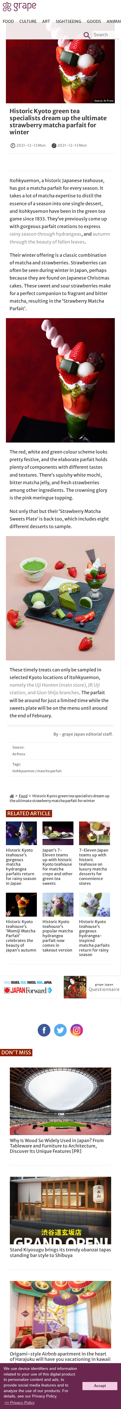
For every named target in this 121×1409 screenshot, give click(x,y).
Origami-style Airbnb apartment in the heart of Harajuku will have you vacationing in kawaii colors (60, 1359)
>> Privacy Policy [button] (20, 1402)
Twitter (60, 1030)
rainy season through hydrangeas (45, 234)
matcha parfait (49, 771)
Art (46, 21)
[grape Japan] (12, 796)
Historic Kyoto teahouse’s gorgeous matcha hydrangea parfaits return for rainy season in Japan (21, 867)
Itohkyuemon (23, 771)
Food (8, 21)
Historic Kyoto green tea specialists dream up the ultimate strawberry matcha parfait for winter (58, 121)
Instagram (76, 1030)
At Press (108, 100)
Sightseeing (68, 21)
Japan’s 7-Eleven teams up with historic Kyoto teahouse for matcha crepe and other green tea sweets (57, 867)
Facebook (44, 1030)
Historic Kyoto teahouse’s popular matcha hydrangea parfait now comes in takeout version (57, 936)
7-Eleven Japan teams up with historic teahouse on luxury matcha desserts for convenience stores (93, 867)
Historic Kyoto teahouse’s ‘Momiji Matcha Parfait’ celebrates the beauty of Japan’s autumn (21, 936)
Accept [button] (100, 1386)
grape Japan (19, 8)
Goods (94, 21)
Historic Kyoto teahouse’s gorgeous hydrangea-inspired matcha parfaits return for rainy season (94, 938)
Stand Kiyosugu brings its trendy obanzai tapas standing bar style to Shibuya (60, 1252)
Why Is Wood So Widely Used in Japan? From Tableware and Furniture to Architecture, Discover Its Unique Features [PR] (57, 1146)
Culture (28, 21)
